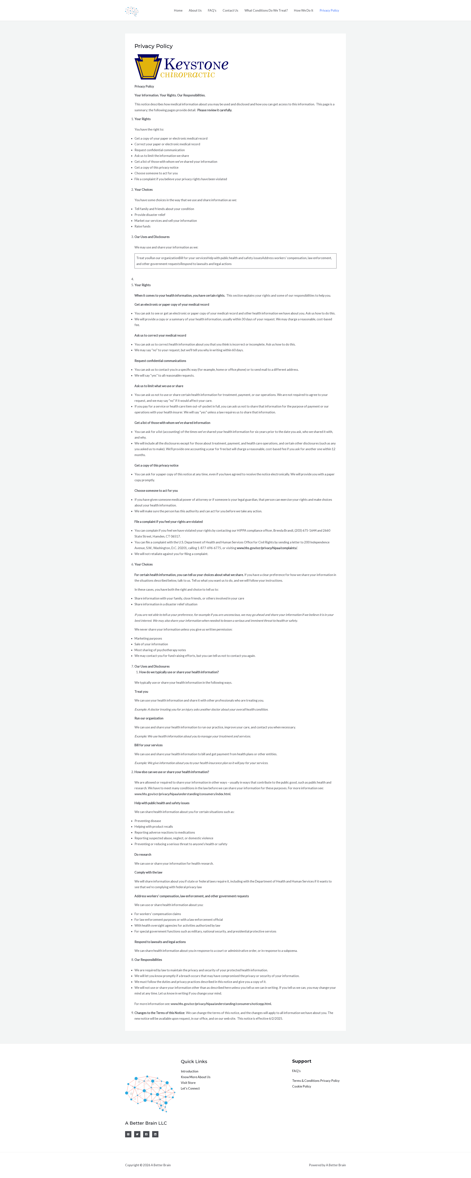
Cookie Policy (301, 1086)
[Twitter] (137, 1134)
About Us (195, 10)
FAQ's (296, 1071)
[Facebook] (146, 1134)
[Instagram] (128, 1134)
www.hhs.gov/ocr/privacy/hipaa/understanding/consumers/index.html (182, 794)
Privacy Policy (329, 10)
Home (178, 10)
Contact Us (230, 10)
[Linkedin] (155, 1134)
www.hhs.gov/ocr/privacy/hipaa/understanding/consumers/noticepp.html (221, 1004)
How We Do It (303, 10)
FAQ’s (212, 10)
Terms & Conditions (306, 1081)
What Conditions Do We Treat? (266, 10)
